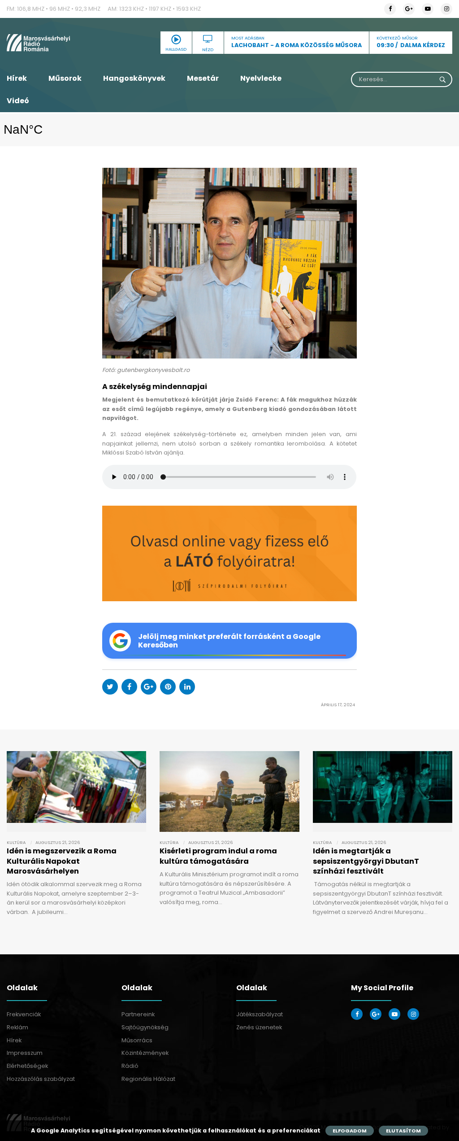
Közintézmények (145, 1053)
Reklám (17, 1027)
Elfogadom (350, 1130)
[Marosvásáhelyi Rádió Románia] (76, 42)
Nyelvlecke (260, 78)
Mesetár (203, 78)
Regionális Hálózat (148, 1079)
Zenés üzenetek (259, 1027)
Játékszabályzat (259, 1014)
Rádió (130, 1066)
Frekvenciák (24, 1014)
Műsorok (65, 78)
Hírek (17, 78)
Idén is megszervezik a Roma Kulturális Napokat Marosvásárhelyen (62, 861)
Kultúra (16, 842)
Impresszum (25, 1053)
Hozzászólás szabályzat (41, 1079)
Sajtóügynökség (145, 1027)
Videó (18, 101)
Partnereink (138, 1014)
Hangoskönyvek (134, 78)
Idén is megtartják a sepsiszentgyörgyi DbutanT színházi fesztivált (366, 861)
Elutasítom (403, 1130)
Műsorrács (136, 1040)
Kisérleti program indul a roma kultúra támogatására (218, 856)
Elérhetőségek (27, 1066)
